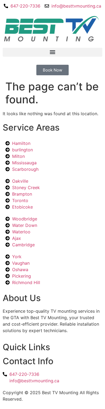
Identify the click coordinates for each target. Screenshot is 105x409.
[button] (52, 52)
